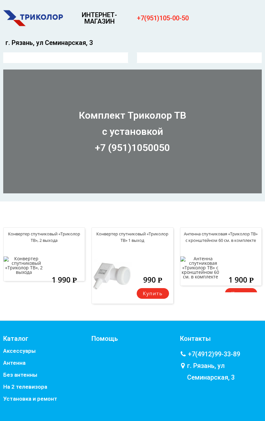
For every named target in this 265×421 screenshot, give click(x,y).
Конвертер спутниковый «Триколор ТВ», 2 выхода (44, 237)
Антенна (14, 363)
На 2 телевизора (25, 386)
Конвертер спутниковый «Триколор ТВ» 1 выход (132, 237)
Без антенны (20, 375)
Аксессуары (19, 351)
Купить (153, 293)
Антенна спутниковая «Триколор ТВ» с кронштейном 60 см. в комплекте (221, 237)
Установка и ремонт (30, 398)
